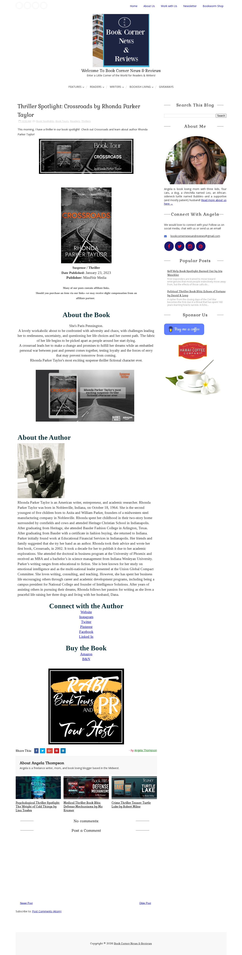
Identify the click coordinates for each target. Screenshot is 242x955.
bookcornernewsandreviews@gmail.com (195, 236)
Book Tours (62, 121)
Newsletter (190, 6)
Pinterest (86, 627)
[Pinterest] (43, 5)
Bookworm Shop (213, 6)
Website (86, 612)
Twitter (86, 622)
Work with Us (169, 6)
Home (133, 6)
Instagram (86, 617)
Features (74, 87)
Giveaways (166, 87)
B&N (86, 659)
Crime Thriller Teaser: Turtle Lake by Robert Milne (131, 804)
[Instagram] (35, 5)
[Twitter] (27, 5)
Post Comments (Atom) (46, 911)
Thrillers (86, 121)
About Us (149, 6)
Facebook (86, 632)
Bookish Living (140, 87)
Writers (115, 87)
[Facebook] (19, 5)
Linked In (86, 637)
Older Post (145, 903)
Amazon (86, 654)
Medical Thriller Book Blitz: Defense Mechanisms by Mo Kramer (83, 806)
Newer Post (26, 903)
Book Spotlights (45, 121)
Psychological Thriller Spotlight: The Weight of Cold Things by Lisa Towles (38, 806)
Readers (96, 87)
